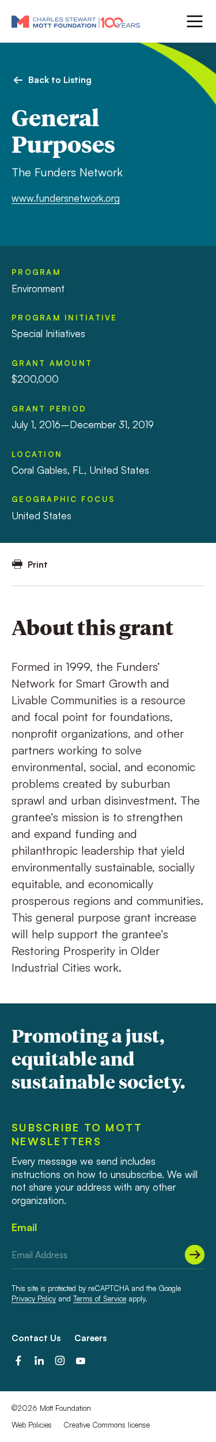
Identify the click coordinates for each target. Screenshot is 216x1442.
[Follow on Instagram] (60, 1361)
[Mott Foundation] (76, 21)
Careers (90, 1337)
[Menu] (193, 21)
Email (24, 1227)
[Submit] (194, 1254)
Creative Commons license (106, 1424)
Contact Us (36, 1337)
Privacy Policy (34, 1298)
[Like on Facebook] (18, 1361)
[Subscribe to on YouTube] (81, 1361)
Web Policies (32, 1424)
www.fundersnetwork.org (66, 198)
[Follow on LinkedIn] (39, 1361)
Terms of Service (99, 1298)
